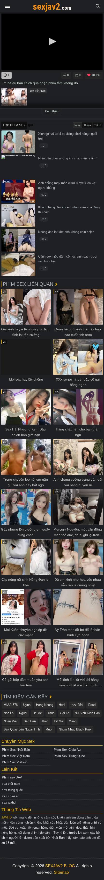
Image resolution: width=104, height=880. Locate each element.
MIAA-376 (11, 705)
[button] (52, 41)
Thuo (50, 713)
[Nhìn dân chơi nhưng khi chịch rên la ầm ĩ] (18, 166)
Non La (9, 713)
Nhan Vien (11, 721)
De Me (37, 713)
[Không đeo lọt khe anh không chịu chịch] (18, 240)
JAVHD (6, 817)
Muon (49, 729)
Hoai (62, 705)
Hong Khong (44, 705)
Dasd (92, 705)
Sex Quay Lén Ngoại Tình (22, 729)
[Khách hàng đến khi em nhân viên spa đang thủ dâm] (18, 215)
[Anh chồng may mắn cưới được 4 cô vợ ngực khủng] (18, 191)
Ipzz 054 (77, 705)
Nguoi (23, 713)
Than (44, 721)
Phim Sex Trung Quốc (69, 756)
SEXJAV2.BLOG (60, 866)
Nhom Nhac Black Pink (75, 729)
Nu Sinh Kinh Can (87, 713)
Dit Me (58, 721)
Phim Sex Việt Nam (16, 756)
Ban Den (30, 721)
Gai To (64, 713)
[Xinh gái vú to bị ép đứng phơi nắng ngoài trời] (18, 141)
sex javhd (8, 802)
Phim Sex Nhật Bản (16, 749)
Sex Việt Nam (37, 90)
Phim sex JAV (12, 777)
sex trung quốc (12, 790)
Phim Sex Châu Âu (67, 749)
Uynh (26, 705)
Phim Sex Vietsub (14, 762)
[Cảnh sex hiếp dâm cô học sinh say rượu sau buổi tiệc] (18, 264)
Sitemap (61, 872)
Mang (72, 721)
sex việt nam (11, 783)
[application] (52, 42)
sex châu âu (10, 796)
